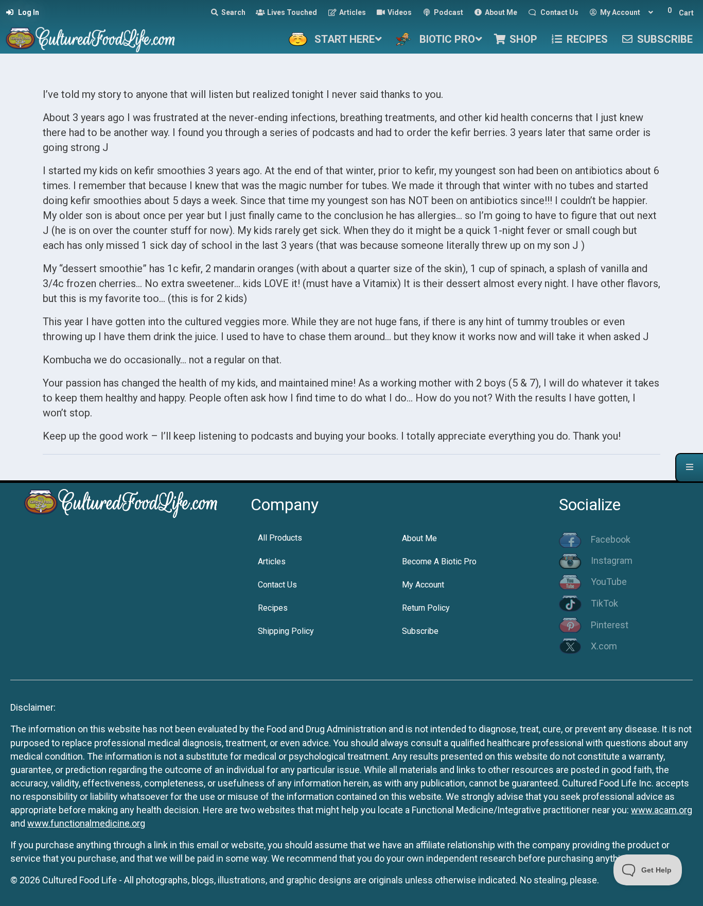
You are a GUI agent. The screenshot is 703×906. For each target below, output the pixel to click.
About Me (419, 538)
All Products (280, 538)
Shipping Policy (286, 631)
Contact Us (277, 585)
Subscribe (420, 631)
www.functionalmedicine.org (86, 823)
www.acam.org (661, 809)
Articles (272, 561)
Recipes (273, 608)
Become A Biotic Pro (439, 561)
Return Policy (426, 608)
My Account (423, 585)
